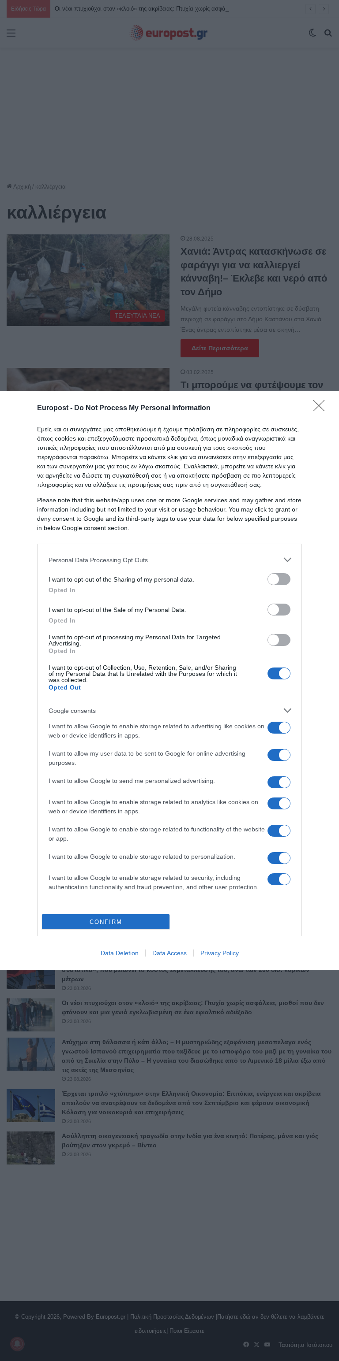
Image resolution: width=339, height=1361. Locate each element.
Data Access (169, 953)
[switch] (278, 579)
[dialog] (169, 680)
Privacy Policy (219, 953)
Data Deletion (120, 953)
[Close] (321, 408)
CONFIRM (106, 922)
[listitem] (169, 559)
